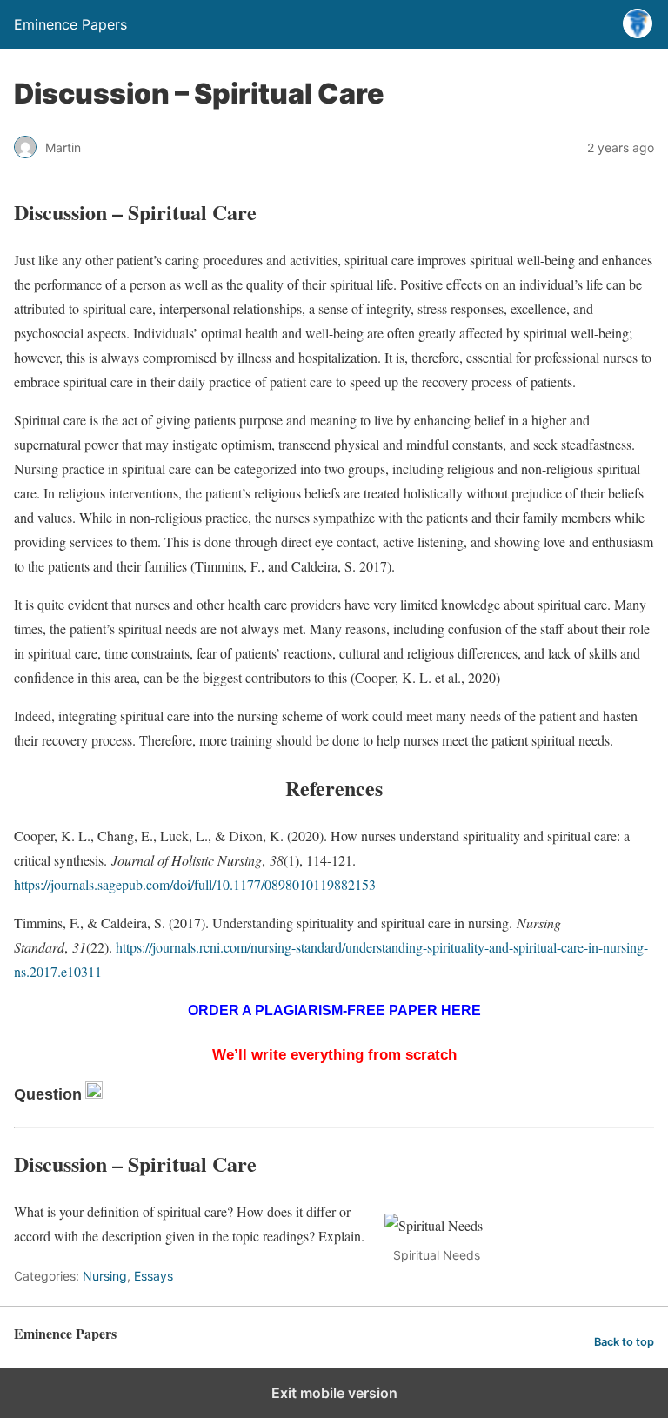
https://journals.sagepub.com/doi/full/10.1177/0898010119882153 (195, 884)
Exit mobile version (334, 1392)
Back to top (624, 1341)
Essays (153, 1275)
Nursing (105, 1275)
